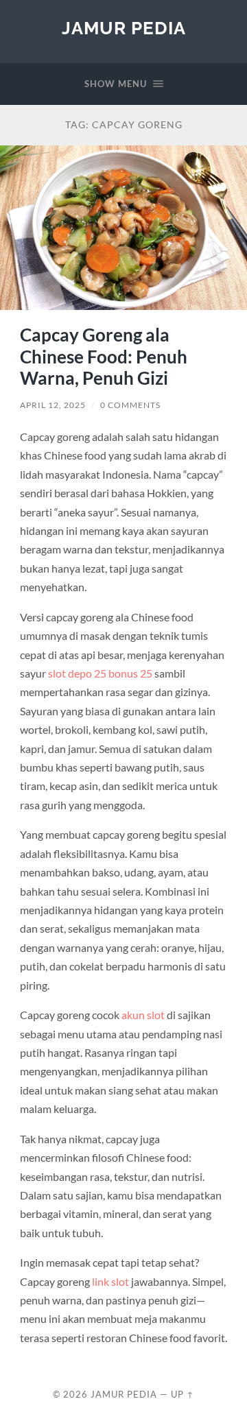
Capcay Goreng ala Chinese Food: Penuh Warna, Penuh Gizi (103, 356)
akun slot (143, 1014)
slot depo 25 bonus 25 (100, 673)
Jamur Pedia (124, 27)
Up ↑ (182, 1394)
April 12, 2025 (53, 405)
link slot (110, 1281)
